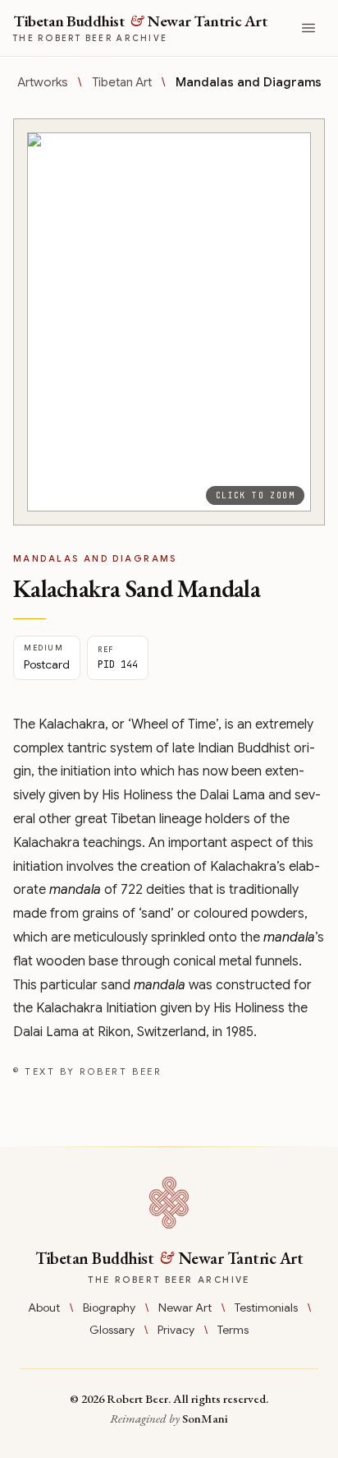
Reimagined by (169, 1418)
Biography (109, 1307)
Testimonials (266, 1307)
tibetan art (122, 82)
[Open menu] (308, 28)
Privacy (176, 1329)
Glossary (112, 1329)
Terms (233, 1329)
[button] (169, 321)
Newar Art (185, 1307)
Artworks (42, 82)
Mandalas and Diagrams (249, 82)
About (44, 1307)
